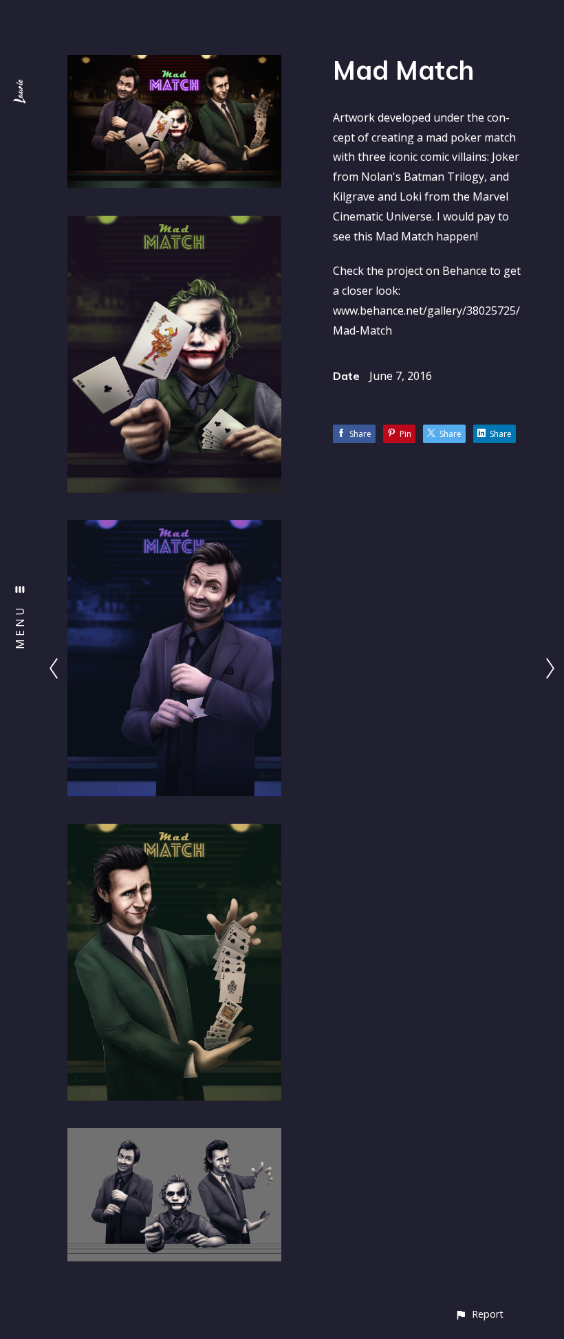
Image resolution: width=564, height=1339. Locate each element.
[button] (479, 1314)
